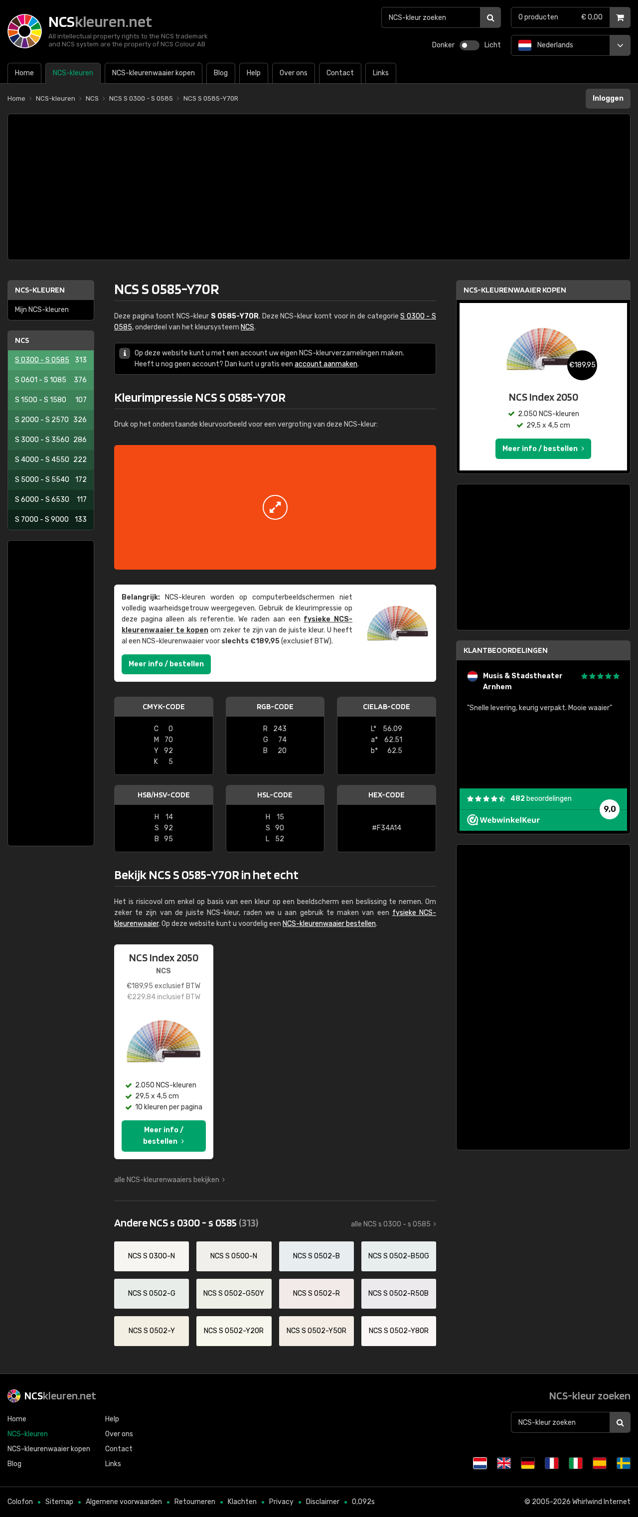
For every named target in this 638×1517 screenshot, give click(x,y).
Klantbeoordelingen (506, 650)
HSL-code (275, 794)
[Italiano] (576, 1463)
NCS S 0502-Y (152, 1331)
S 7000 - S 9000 (51, 519)
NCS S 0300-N (151, 1256)
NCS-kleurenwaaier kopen (515, 290)
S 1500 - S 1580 (51, 400)
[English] (504, 1463)
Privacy (281, 1502)
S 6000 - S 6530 (51, 499)
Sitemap (59, 1502)
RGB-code (275, 706)
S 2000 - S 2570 (51, 420)
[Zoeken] (490, 17)
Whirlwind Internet (601, 1502)
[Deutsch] (528, 1463)
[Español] (600, 1463)
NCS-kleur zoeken (590, 1395)
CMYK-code (164, 706)
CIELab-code (386, 706)
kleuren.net (60, 1395)
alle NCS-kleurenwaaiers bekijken (166, 1180)
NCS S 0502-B (316, 1256)
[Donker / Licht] (469, 45)
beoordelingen (541, 798)
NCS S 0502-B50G (398, 1256)
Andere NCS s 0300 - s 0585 (186, 1222)
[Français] (552, 1463)
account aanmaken (326, 364)
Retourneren (194, 1502)
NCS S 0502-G (151, 1293)
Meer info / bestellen (166, 664)
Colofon (20, 1502)
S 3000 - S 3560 (51, 440)
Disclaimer (322, 1502)
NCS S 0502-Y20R (234, 1331)
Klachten (242, 1502)
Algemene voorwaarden (124, 1502)
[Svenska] (624, 1463)
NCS (22, 340)
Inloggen (608, 98)
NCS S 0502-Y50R (316, 1331)
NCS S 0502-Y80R (399, 1331)
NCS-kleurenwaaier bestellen (329, 923)
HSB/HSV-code (164, 794)
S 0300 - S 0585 (51, 360)
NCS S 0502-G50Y (233, 1293)
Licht (492, 45)
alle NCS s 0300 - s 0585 (391, 1224)
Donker (443, 45)
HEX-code (386, 794)
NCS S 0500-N (233, 1256)
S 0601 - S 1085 (51, 380)
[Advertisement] (319, 187)
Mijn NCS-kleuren (42, 309)
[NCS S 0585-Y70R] (275, 507)
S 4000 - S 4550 (51, 459)
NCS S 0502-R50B (398, 1293)
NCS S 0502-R (316, 1293)
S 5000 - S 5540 (51, 479)
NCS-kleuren (40, 290)
